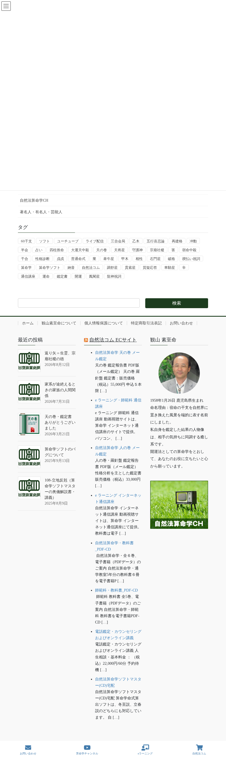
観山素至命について (59, 323)
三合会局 (118, 241)
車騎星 (169, 268)
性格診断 (42, 259)
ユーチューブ (68, 241)
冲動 (193, 241)
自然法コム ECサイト (113, 340)
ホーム (28, 323)
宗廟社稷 (157, 250)
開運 (78, 276)
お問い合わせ (181, 323)
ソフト (44, 241)
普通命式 (78, 259)
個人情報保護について (103, 323)
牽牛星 (108, 259)
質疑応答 (150, 268)
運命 (46, 276)
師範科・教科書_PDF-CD (116, 590)
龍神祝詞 (114, 276)
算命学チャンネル (87, 753)
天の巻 (101, 250)
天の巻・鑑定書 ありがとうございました (60, 422)
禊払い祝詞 (191, 259)
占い (38, 250)
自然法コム (91, 268)
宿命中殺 (189, 250)
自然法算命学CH (34, 200)
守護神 (137, 250)
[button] (179, 546)
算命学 (26, 268)
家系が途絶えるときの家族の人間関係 (60, 390)
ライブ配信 (95, 241)
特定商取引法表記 (146, 323)
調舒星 (112, 268)
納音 (71, 268)
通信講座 (28, 276)
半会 (24, 250)
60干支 (26, 241)
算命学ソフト (49, 268)
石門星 (155, 259)
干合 (24, 259)
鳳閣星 (94, 276)
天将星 (119, 250)
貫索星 (130, 268)
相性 (139, 259)
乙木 (135, 241)
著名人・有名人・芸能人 (41, 212)
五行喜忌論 (156, 241)
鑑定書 (62, 276)
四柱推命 (57, 250)
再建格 (177, 241)
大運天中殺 (80, 250)
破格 (171, 259)
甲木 (124, 259)
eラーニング (145, 753)
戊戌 (60, 259)
